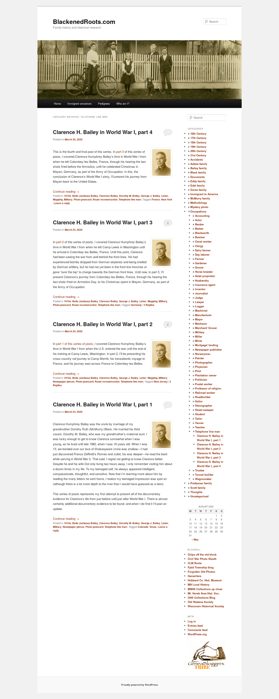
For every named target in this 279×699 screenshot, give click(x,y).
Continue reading (66, 191)
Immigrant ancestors (79, 103)
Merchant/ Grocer (206, 328)
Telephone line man (130, 199)
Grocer (199, 267)
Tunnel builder (204, 474)
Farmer (199, 259)
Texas (153, 527)
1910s (67, 196)
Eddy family (197, 181)
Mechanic (201, 323)
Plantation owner (206, 375)
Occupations (198, 211)
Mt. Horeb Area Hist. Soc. (204, 593)
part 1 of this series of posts (74, 343)
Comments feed (198, 630)
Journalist (201, 293)
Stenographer (203, 405)
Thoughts (196, 492)
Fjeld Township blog (201, 567)
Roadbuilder (203, 397)
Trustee (199, 470)
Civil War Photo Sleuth (202, 559)
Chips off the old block (202, 554)
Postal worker (203, 384)
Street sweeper (204, 410)
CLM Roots (195, 563)
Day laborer (202, 254)
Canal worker (203, 241)
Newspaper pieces (64, 381)
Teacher (200, 427)
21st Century (198, 155)
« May (195, 539)
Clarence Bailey (108, 196)
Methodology (198, 203)
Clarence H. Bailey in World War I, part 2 (102, 324)
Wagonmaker (203, 479)
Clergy (199, 246)
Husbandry (202, 280)
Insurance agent (205, 285)
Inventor (200, 289)
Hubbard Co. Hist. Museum (205, 580)
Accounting (202, 216)
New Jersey (161, 381)
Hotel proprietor (205, 276)
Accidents (196, 159)
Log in (192, 621)
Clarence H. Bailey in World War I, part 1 (102, 404)
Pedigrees (104, 103)
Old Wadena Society (200, 602)
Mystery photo (199, 207)
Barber (199, 228)
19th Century (198, 147)
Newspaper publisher (208, 349)
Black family (198, 172)
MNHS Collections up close (205, 589)
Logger (199, 306)
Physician (201, 367)
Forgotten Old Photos (201, 572)
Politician (201, 379)
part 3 (120, 151)
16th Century (198, 133)
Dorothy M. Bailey (129, 196)
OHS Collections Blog (201, 597)
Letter (164, 196)
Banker (199, 224)
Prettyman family (201, 483)
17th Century (198, 138)
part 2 (60, 242)
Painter (199, 358)
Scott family (197, 488)
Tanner (199, 423)
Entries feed (195, 625)
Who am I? (122, 103)
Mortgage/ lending (206, 345)
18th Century (198, 142)
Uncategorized (199, 496)
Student (200, 414)
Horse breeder (204, 272)
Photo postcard (83, 199)
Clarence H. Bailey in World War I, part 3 (102, 222)
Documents (197, 177)
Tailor (198, 419)
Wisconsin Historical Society (206, 606)
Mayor (199, 319)
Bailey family (198, 168)
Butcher (200, 237)
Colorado (143, 527)
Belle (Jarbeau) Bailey (85, 196)
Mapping (58, 199)
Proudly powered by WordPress (139, 685)
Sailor (199, 401)
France (156, 199)
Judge (199, 298)
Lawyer (199, 302)
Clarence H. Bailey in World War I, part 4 (102, 132)
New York (166, 199)
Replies (149, 305)
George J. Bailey (150, 196)
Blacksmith (202, 233)
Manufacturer (203, 315)
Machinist (201, 310)
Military (68, 199)
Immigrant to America (204, 194)
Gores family (198, 190)
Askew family (198, 164)
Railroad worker (205, 393)
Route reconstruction (105, 199)
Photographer (203, 362)
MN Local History (198, 584)
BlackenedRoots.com (84, 21)
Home (57, 103)
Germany (136, 305)
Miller (198, 336)
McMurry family (200, 198)
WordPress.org (197, 634)
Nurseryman (202, 354)
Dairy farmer (203, 250)
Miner (198, 341)
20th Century (198, 151)
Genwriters (194, 576)
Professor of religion (208, 388)
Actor (198, 220)
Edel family (197, 185)
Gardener (201, 263)
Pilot (198, 371)
